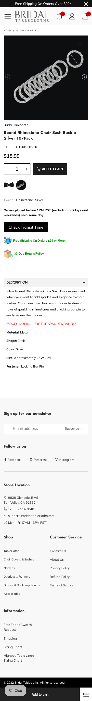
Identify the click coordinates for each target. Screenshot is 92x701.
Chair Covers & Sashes (19, 559)
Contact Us (58, 551)
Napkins (9, 568)
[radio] (9, 185)
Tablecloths (11, 551)
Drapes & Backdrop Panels (22, 585)
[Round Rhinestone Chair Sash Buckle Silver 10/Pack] (46, 78)
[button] (8, 77)
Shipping (10, 638)
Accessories (12, 593)
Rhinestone (24, 200)
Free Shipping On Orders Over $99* (43, 3)
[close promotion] (86, 3)
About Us (57, 559)
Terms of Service (61, 585)
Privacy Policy (60, 568)
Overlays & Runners (17, 576)
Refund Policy (60, 577)
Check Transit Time (26, 227)
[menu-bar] (9, 16)
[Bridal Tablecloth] (34, 16)
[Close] (86, 694)
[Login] (72, 16)
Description (17, 282)
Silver (39, 200)
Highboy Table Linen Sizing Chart (19, 657)
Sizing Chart (13, 647)
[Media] (80, 44)
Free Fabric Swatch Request (18, 627)
